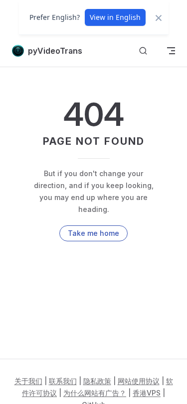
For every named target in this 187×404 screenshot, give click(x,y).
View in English (115, 17)
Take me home (93, 233)
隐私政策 (97, 381)
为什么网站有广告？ (94, 393)
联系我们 (63, 381)
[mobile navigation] (171, 51)
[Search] (143, 51)
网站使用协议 (139, 381)
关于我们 (28, 381)
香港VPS (147, 393)
